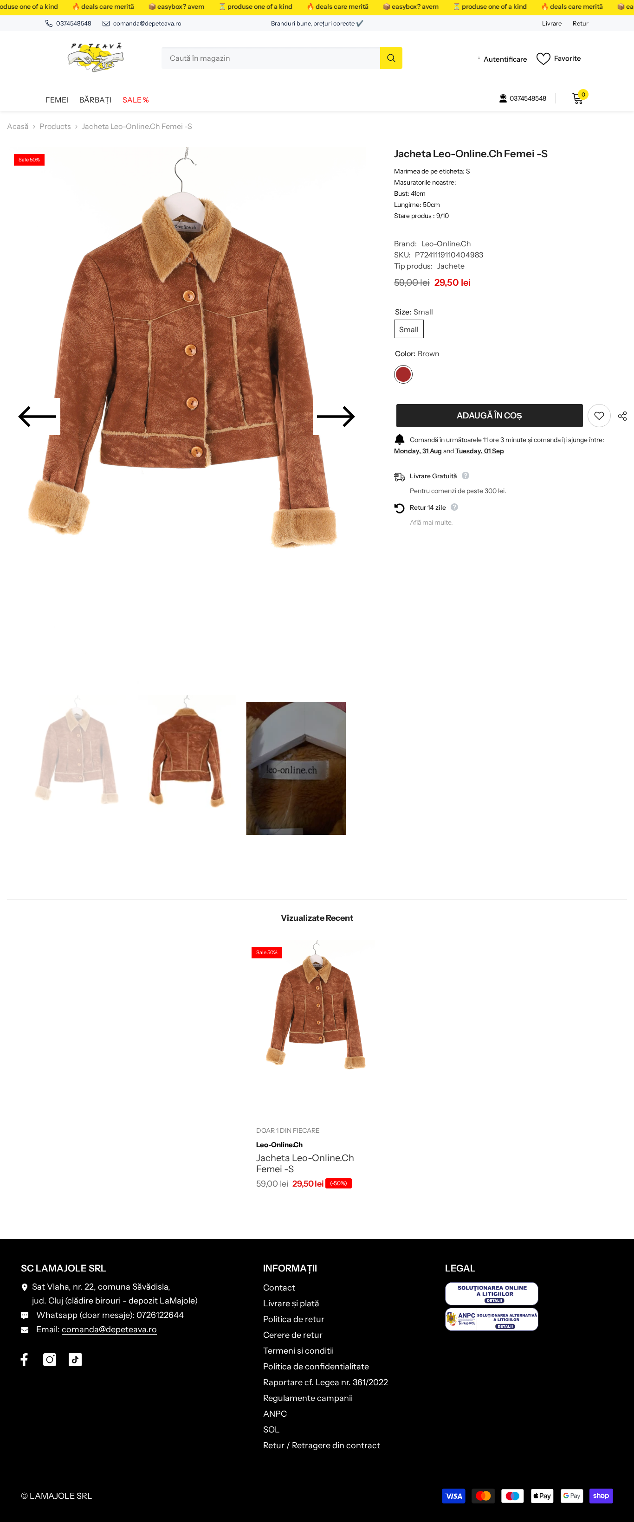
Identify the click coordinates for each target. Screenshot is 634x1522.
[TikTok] (75, 1359)
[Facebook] (24, 1359)
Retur (581, 23)
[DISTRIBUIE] (619, 416)
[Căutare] (282, 58)
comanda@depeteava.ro (147, 23)
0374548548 (73, 23)
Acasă (18, 126)
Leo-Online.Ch (446, 243)
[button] (37, 416)
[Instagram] (49, 1359)
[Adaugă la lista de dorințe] (599, 415)
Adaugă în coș (487, 416)
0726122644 (160, 1315)
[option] (186, 416)
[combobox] (271, 58)
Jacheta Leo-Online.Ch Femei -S (305, 1163)
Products (55, 126)
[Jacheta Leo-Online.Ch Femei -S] (317, 1026)
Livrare (552, 23)
